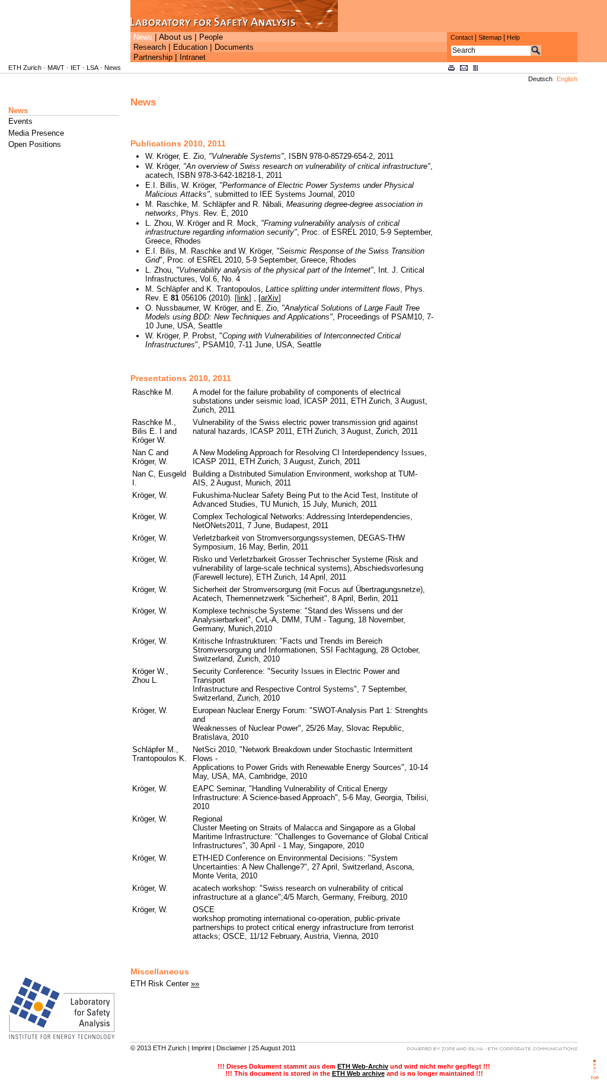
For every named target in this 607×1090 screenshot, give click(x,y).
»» (195, 983)
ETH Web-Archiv (362, 1066)
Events (20, 121)
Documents (234, 47)
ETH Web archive (358, 1073)
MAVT (56, 67)
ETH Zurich (24, 67)
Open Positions (34, 144)
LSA (92, 67)
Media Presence (36, 133)
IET (76, 67)
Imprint (201, 1047)
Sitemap (489, 37)
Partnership (152, 57)
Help (513, 37)
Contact (462, 37)
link (243, 297)
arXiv (270, 297)
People (211, 37)
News (142, 37)
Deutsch (540, 78)
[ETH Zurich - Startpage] (65, 59)
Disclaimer (231, 1047)
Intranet (193, 57)
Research (149, 47)
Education (190, 47)
